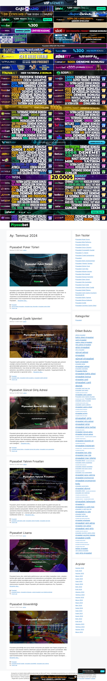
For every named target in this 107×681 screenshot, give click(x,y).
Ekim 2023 (78, 619)
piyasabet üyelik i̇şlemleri (40, 377)
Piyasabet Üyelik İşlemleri (26, 318)
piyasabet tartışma (79, 498)
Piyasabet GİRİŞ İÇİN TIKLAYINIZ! (53, 46)
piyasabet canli (81, 379)
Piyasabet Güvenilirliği (24, 604)
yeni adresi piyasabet (81, 550)
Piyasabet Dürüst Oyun (82, 266)
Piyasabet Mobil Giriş (82, 245)
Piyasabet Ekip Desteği (82, 274)
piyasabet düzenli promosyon (81, 409)
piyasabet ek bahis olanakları (81, 411)
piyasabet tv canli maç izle (83, 509)
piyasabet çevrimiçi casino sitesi (85, 533)
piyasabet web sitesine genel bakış (82, 518)
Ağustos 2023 (79, 624)
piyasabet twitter (80, 514)
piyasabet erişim (81, 413)
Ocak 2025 (78, 581)
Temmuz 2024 (80, 595)
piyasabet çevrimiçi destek (85, 535)
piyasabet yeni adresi (83, 526)
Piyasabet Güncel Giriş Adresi (28, 390)
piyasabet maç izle (83, 455)
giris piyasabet (79, 350)
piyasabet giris (83, 418)
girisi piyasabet (82, 347)
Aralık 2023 (79, 613)
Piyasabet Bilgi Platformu (83, 242)
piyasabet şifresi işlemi (80, 546)
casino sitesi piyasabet (83, 342)
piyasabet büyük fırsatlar (17, 663)
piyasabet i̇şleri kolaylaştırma (89, 448)
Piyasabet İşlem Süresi (82, 279)
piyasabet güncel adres (17, 449)
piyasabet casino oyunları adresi (81, 402)
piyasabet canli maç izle (82, 388)
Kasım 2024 (79, 584)
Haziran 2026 (79, 568)
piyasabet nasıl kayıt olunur (83, 468)
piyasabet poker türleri (44, 306)
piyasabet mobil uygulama (27, 377)
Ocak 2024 (78, 611)
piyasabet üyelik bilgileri (80, 540)
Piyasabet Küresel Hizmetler (84, 277)
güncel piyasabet (84, 358)
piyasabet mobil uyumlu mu (80, 464)
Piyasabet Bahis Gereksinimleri (85, 261)
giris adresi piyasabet (83, 345)
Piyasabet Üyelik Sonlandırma (84, 255)
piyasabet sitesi (80, 491)
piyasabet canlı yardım (80, 398)
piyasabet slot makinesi (82, 493)
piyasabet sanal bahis (82, 486)
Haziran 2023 (79, 629)
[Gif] (53, 107)
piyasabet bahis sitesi (85, 373)
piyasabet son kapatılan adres (81, 494)
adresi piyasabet (80, 335)
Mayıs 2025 (79, 576)
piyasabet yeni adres (85, 523)
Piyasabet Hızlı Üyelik (82, 285)
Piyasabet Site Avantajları (83, 282)
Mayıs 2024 (79, 600)
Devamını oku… (22, 300)
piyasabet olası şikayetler (31, 306)
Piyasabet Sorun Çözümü (83, 247)
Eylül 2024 (78, 589)
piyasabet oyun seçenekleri (47, 449)
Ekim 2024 (78, 587)
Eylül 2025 (78, 571)
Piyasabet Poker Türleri (24, 247)
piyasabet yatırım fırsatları (32, 520)
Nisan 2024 (79, 603)
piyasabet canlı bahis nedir (18, 520)
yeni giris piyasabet (83, 553)
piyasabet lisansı (15, 592)
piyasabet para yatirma (43, 663)
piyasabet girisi (15, 377)
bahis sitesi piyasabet (84, 337)
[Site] (26, 78)
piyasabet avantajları (81, 368)
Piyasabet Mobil (80, 460)
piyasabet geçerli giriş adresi (81, 415)
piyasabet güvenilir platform (90, 436)
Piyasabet (14, 304)
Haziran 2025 (79, 573)
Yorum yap (14, 308)
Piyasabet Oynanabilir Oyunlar (84, 250)
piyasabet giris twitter (85, 427)
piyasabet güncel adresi (84, 434)
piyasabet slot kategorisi (91, 490)
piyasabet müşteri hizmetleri (83, 466)
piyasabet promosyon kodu (85, 482)
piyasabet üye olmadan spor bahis (82, 544)
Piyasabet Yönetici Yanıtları (83, 263)
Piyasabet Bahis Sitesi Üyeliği (84, 287)
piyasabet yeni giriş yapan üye (81, 531)
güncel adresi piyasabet (17, 306)
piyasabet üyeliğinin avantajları (81, 542)
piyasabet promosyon (84, 478)
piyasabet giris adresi (84, 421)
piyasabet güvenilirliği (30, 663)
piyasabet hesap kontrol (80, 443)
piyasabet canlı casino (83, 395)
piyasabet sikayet (82, 488)
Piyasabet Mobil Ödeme (83, 290)
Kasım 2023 (79, 616)
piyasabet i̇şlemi (78, 448)
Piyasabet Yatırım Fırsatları (27, 461)
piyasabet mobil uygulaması (83, 462)
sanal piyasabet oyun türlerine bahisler (42, 592)
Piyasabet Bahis (81, 371)
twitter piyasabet (81, 548)
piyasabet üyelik (83, 538)
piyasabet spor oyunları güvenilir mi (82, 497)
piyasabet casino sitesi (83, 407)
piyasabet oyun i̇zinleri (79, 470)
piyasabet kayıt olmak (79, 450)
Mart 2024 (78, 605)
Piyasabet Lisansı (21, 532)
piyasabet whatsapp (26, 592)
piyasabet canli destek (83, 384)
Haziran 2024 (79, 597)
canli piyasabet (80, 340)
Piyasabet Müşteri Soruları (83, 271)
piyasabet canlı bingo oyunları (81, 392)
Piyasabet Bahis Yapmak (83, 297)
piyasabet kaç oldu (83, 452)
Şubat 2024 (79, 608)
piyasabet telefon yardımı (89, 498)
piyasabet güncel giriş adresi (31, 449)
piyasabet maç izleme (85, 458)
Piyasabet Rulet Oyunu (82, 239)
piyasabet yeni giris (45, 520)
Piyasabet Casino (90, 399)
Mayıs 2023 (79, 632)
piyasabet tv (79, 504)
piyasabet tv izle (83, 511)
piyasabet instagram (84, 445)
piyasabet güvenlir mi (84, 441)
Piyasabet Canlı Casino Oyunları (85, 396)
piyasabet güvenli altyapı (80, 438)
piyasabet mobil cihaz (90, 460)
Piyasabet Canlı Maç (81, 269)
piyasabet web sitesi (81, 516)
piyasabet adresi (82, 366)
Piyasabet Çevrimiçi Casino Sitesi (85, 305)
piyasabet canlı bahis (81, 390)
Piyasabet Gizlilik (80, 303)
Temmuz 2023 (80, 627)
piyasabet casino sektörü (83, 405)
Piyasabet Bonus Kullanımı (83, 300)
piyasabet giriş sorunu (79, 429)
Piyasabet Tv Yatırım (81, 253)
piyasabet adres (80, 364)
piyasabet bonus (83, 376)
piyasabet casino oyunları (83, 401)
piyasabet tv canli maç (84, 507)
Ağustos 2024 (79, 592)
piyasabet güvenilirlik (79, 436)
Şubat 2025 (79, 579)
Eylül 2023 (78, 621)
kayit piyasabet (81, 362)
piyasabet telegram (85, 501)
